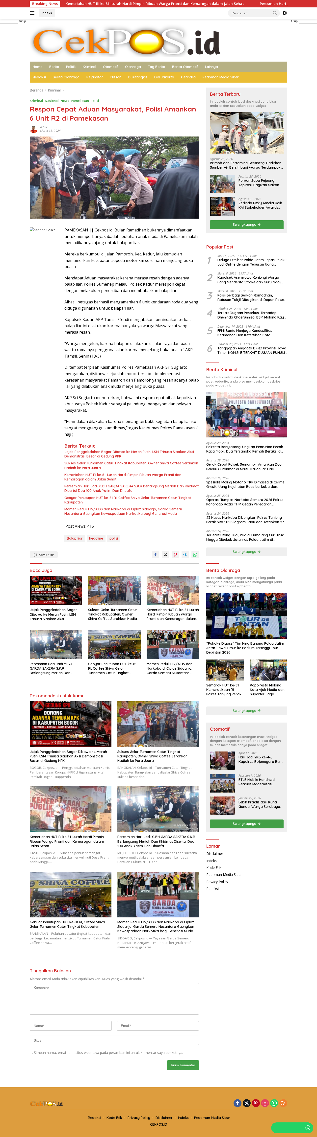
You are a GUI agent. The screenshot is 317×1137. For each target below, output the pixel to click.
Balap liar (75, 538)
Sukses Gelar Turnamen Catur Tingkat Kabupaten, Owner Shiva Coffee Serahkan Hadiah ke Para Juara (131, 465)
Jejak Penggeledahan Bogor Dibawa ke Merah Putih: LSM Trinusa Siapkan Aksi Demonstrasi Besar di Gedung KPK (129, 454)
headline (96, 538)
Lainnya (211, 67)
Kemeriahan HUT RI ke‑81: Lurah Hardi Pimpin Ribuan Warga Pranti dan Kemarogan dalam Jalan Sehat (98, 3)
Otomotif (110, 67)
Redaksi (39, 77)
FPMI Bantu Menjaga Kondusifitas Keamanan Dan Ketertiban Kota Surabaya (244, 332)
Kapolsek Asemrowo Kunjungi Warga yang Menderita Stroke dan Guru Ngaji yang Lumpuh (249, 279)
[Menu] (33, 13)
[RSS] (283, 1103)
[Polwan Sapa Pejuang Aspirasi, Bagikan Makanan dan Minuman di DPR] (222, 184)
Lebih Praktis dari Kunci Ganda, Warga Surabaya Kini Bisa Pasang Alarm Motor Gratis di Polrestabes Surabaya (259, 804)
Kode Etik (213, 867)
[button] (275, 13)
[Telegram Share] (185, 554)
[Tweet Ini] (165, 554)
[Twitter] (247, 1103)
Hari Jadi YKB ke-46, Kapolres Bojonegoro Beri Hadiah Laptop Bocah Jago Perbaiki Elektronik (260, 759)
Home (37, 67)
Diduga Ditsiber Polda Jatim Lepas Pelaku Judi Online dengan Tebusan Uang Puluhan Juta (252, 262)
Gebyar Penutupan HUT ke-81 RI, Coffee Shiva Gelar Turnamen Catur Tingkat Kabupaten (127, 500)
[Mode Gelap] (284, 13)
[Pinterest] (256, 1103)
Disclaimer (214, 853)
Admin (44, 127)
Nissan (115, 77)
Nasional (52, 100)
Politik (71, 67)
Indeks (47, 13)
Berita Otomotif (185, 67)
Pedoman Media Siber (221, 77)
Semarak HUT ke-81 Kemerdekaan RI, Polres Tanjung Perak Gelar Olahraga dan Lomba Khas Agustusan (223, 690)
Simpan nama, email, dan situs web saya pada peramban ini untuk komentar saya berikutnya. (108, 1052)
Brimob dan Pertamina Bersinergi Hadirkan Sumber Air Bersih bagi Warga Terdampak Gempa (245, 165)
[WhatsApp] (274, 1103)
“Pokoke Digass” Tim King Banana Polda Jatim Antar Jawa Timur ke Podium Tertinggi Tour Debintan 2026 (245, 648)
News (64, 100)
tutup (22, 21)
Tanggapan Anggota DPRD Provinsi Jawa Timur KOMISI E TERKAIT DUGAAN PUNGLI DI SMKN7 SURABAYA (251, 350)
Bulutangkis (137, 77)
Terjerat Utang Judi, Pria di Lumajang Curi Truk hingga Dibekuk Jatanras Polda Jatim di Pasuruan (245, 537)
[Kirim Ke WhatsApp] (195, 554)
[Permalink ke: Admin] (34, 128)
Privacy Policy (217, 881)
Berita (54, 67)
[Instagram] (265, 1103)
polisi (113, 538)
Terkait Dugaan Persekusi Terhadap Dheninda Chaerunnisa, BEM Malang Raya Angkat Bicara (251, 315)
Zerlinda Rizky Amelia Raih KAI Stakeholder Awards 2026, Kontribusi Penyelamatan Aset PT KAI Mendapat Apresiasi (260, 205)
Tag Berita (156, 67)
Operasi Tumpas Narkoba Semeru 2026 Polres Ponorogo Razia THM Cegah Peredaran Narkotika (244, 502)
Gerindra (188, 77)
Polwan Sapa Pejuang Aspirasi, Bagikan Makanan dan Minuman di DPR (260, 182)
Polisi (95, 100)
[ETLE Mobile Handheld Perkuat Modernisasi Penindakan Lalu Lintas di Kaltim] (222, 783)
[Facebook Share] (155, 554)
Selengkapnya (245, 224)
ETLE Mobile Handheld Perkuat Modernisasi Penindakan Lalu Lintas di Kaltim (259, 781)
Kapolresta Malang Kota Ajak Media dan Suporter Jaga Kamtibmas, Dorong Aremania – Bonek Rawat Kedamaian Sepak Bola (267, 690)
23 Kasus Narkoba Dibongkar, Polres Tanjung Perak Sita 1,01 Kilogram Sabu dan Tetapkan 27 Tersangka (245, 519)
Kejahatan (95, 77)
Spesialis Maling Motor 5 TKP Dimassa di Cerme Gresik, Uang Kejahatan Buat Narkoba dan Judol (245, 484)
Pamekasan (80, 100)
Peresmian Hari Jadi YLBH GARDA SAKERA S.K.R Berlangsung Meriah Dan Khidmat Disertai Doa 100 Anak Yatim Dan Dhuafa (131, 488)
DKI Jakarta (164, 77)
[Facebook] (237, 1103)
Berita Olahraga (66, 77)
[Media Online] (158, 39)
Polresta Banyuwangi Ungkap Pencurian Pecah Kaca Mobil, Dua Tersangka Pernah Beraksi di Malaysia (244, 449)
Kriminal (89, 67)
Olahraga (133, 67)
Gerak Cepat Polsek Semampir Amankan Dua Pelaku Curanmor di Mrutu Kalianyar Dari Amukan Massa (244, 466)
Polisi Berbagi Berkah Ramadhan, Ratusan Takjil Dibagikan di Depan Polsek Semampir (251, 297)
